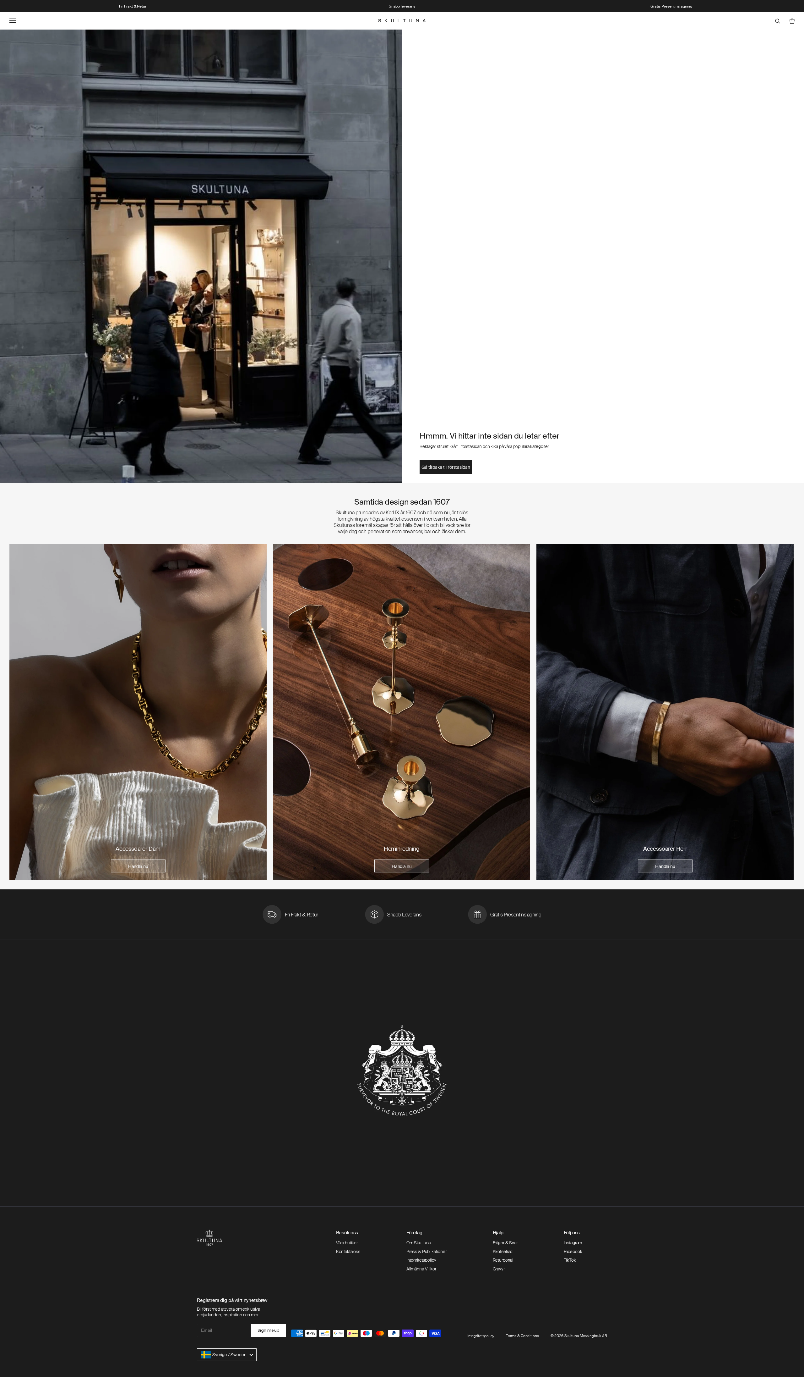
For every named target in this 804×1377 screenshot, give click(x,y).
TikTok (570, 1260)
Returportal (503, 1260)
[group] (138, 712)
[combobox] (227, 1354)
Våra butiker (347, 1243)
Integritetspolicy (421, 1260)
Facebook (573, 1251)
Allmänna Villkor (421, 1269)
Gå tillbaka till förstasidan (445, 467)
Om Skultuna (418, 1243)
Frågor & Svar (505, 1243)
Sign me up (268, 1330)
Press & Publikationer (426, 1251)
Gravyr (499, 1269)
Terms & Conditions (522, 1335)
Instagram (573, 1243)
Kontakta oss (348, 1251)
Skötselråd (503, 1251)
